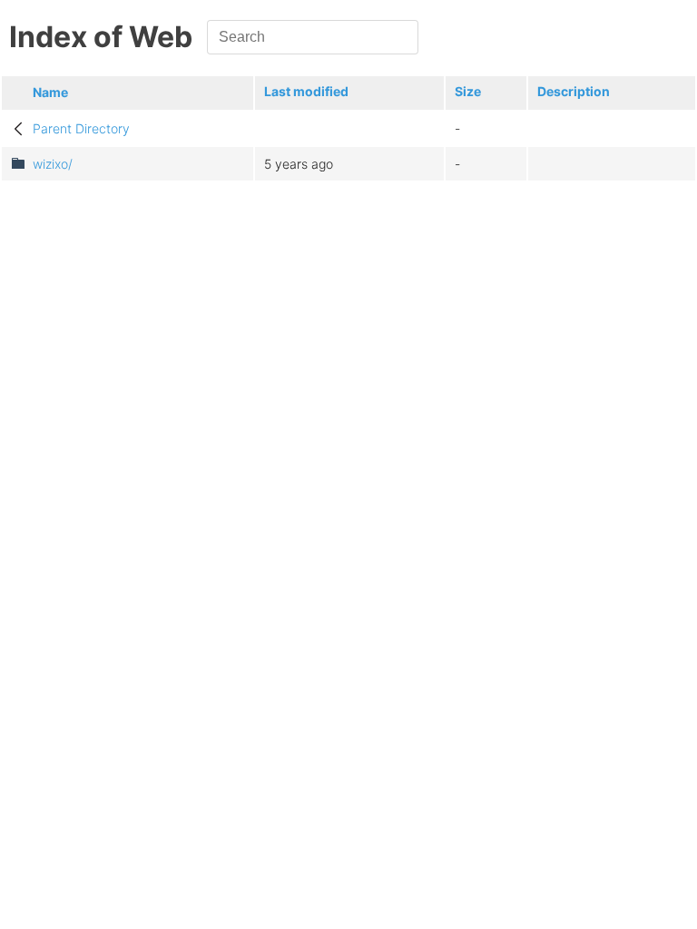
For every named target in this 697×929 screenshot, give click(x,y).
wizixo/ (53, 163)
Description (573, 91)
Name (50, 92)
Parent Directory (81, 128)
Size (468, 91)
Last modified (306, 91)
